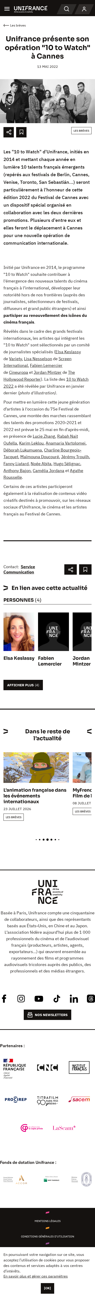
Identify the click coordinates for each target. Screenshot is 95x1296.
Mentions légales (48, 1221)
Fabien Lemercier (46, 365)
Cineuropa (18, 372)
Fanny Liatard (16, 463)
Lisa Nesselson (38, 358)
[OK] (47, 1288)
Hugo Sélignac (66, 463)
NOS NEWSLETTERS (51, 1015)
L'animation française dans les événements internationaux (34, 796)
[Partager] (8, 132)
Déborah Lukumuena (22, 450)
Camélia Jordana (48, 470)
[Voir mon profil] (84, 9)
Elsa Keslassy (68, 351)
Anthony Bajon (17, 470)
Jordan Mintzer (48, 372)
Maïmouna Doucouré (39, 456)
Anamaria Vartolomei (66, 443)
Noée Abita (41, 463)
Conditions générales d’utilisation (47, 1236)
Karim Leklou (31, 443)
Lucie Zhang (44, 436)
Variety (15, 358)
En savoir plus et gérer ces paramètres (35, 1276)
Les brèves (81, 130)
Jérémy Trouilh (75, 456)
